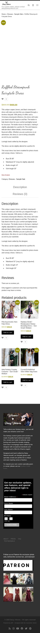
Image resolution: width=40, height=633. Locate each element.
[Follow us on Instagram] (13, 628)
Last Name (8, 509)
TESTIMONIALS (9, 541)
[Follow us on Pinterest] (30, 628)
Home (4, 14)
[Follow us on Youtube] (17, 628)
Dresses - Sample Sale (15, 14)
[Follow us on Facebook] (22, 628)
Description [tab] (20, 187)
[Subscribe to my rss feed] (10, 628)
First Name (8, 503)
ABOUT (6, 539)
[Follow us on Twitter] (26, 628)
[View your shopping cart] (33, 5)
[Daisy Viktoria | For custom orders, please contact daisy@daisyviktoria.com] (6, 3)
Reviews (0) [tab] (20, 193)
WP (12, 623)
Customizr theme (31, 623)
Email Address (10, 497)
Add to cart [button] (7, 332)
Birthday (7, 515)
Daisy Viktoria (15, 620)
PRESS (13, 539)
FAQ (19, 539)
